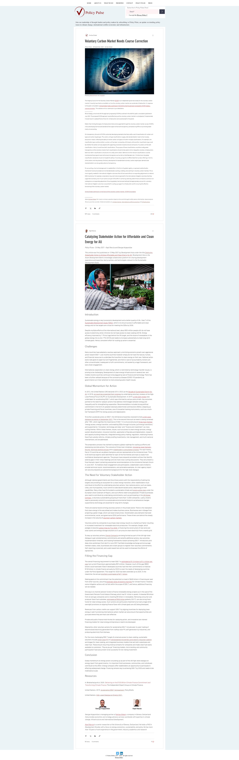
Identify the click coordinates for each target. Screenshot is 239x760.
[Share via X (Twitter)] (90, 208)
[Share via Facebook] (86, 208)
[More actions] (153, 35)
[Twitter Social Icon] (117, 753)
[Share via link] (99, 208)
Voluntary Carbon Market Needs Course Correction (116, 41)
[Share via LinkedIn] (95, 208)
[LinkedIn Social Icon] (121, 753)
